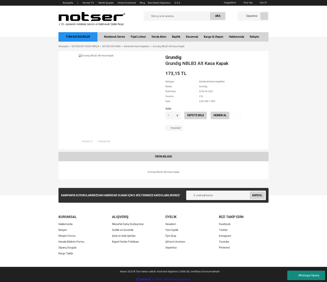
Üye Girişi (170, 235)
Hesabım (170, 224)
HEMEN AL (220, 115)
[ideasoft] (143, 279)
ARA (217, 15)
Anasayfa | (70, 2)
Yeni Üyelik (171, 229)
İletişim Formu (67, 235)
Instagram (225, 235)
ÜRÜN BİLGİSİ (163, 156)
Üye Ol (263, 2)
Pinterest (224, 247)
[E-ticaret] (163, 279)
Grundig (173, 57)
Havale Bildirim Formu (71, 241)
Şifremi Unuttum (175, 241)
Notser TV (88, 2)
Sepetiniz (171, 247)
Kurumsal (192, 36)
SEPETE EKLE (195, 115)
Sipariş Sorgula (67, 247)
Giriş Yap (247, 2)
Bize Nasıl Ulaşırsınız (159, 2)
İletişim (254, 36)
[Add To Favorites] (237, 115)
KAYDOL (257, 195)
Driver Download (127, 2)
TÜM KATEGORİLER (78, 36)
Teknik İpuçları (106, 2)
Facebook (224, 224)
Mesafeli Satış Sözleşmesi (128, 224)
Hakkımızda (236, 36)
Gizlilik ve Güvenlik (122, 229)
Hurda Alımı (159, 36)
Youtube (224, 241)
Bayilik (176, 36)
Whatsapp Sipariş (308, 275)
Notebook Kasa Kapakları (212, 81)
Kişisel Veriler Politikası (125, 241)
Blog (142, 2)
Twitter (223, 229)
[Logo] (91, 18)
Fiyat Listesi (138, 36)
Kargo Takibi (65, 253)
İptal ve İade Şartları (124, 235)
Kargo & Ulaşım (213, 36)
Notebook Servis (114, 36)
